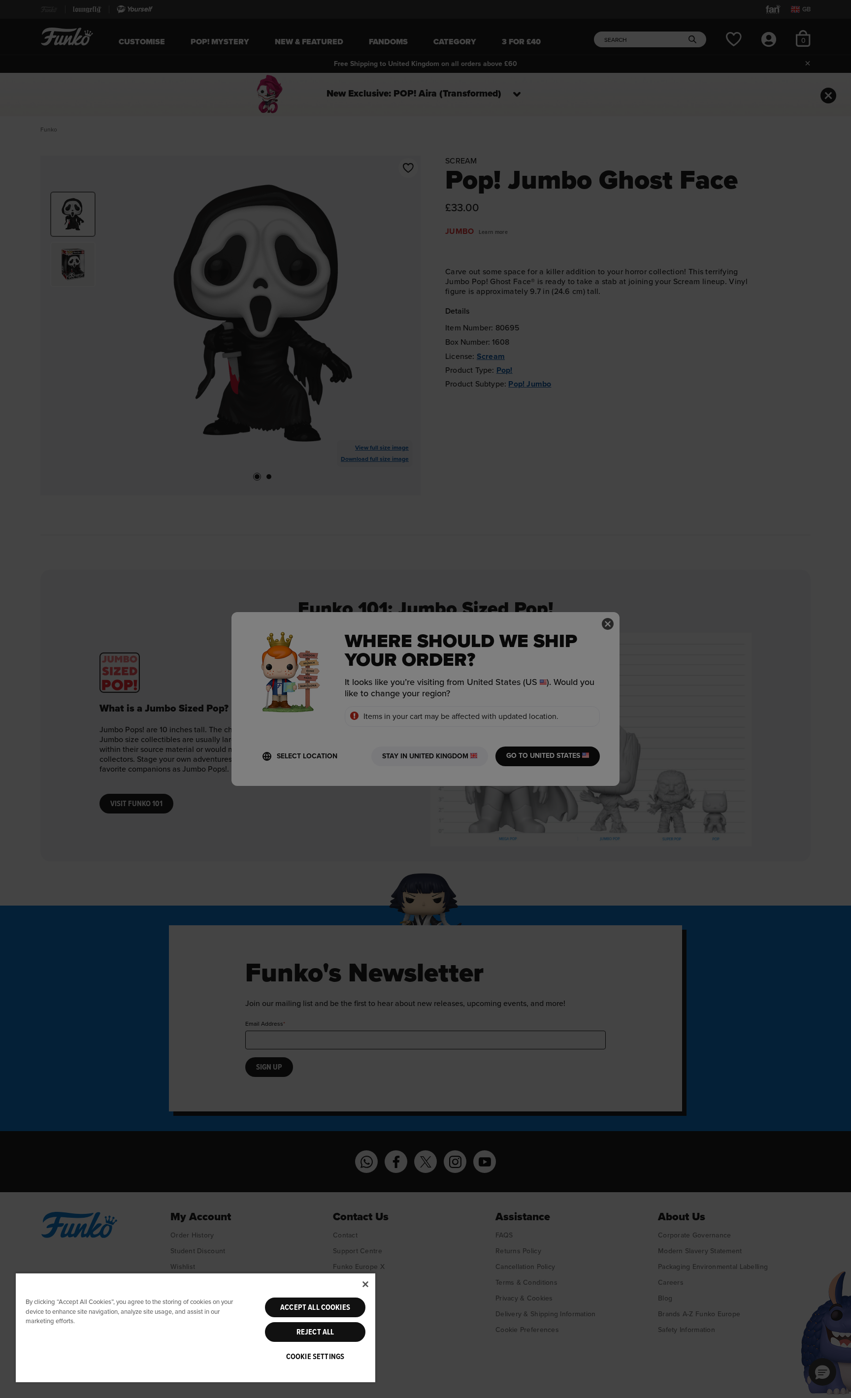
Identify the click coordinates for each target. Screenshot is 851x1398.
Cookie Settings (315, 1357)
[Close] (365, 1284)
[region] (195, 1327)
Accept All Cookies (315, 1307)
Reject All (315, 1332)
